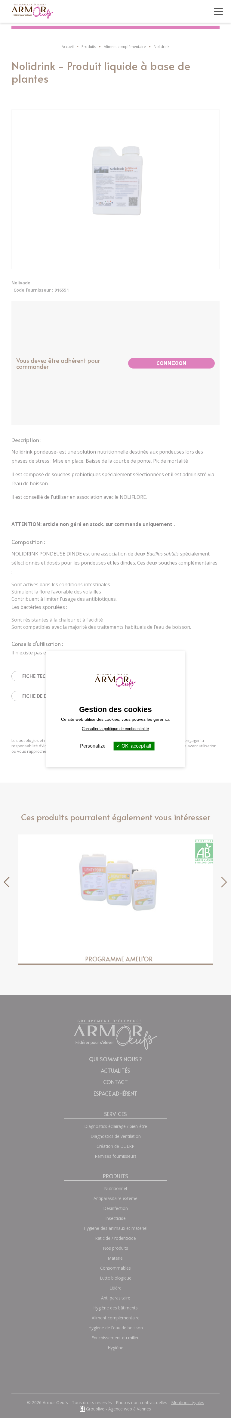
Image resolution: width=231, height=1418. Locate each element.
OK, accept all (135, 746)
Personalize (93, 746)
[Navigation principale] (218, 11)
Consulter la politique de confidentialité (115, 728)
